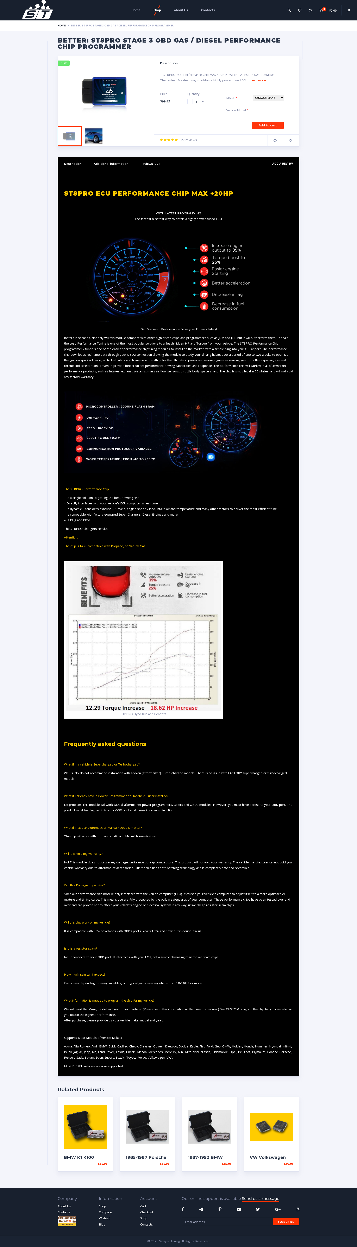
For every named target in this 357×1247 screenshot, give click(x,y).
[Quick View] (105, 1103)
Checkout (146, 1212)
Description (73, 164)
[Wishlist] (299, 10)
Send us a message (260, 1198)
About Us (64, 1206)
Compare (275, 140)
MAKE (231, 98)
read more (258, 80)
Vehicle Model (237, 110)
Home (62, 25)
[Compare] (310, 10)
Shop (102, 1206)
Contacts (64, 1212)
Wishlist (104, 1218)
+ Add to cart (95, 1169)
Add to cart (268, 125)
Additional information (111, 164)
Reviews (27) (150, 164)
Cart (143, 1206)
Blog (102, 1224)
